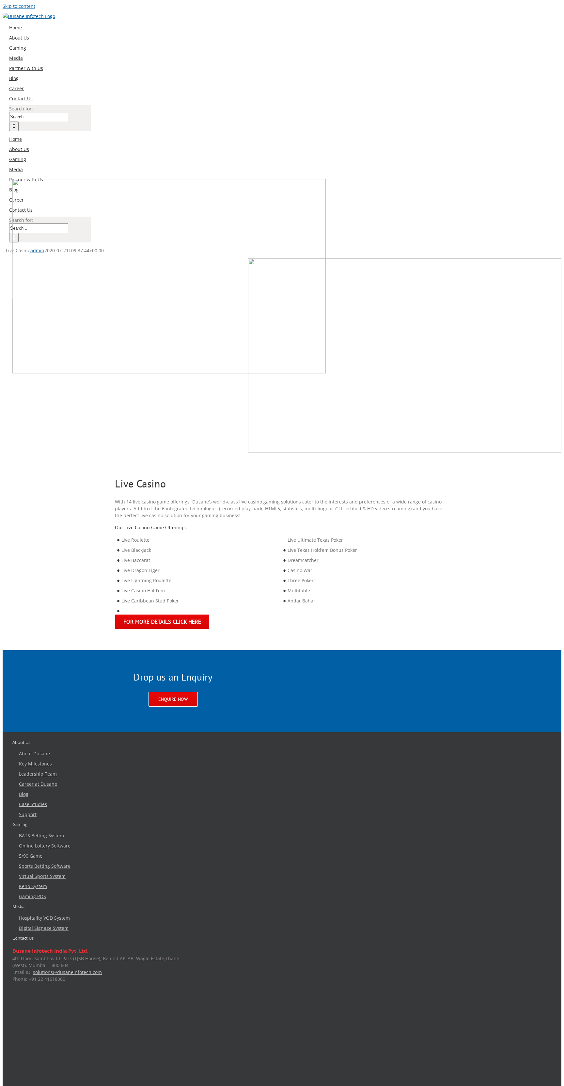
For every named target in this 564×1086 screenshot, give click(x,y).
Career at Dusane (38, 787)
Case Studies (33, 807)
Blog (23, 797)
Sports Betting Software (44, 869)
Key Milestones (35, 767)
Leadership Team (38, 777)
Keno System (33, 889)
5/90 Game (30, 859)
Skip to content (19, 6)
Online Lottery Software (44, 849)
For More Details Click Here (155, 625)
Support (28, 817)
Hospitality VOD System (44, 921)
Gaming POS (32, 900)
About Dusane (34, 757)
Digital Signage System (44, 931)
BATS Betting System (41, 839)
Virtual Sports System (42, 879)
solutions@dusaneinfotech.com (67, 975)
